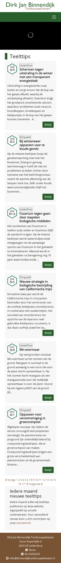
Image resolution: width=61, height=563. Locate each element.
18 (26, 484)
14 (50, 480)
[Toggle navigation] (54, 17)
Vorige (11, 480)
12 (43, 480)
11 (40, 480)
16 (19, 484)
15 (54, 480)
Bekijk (48, 124)
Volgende (35, 484)
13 (47, 480)
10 (36, 480)
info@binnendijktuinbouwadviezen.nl (32, 558)
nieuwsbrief (23, 523)
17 (23, 484)
